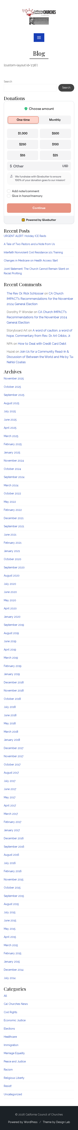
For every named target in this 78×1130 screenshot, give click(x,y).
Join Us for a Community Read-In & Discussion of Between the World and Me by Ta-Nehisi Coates (40, 357)
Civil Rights (10, 1012)
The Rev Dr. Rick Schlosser (25, 293)
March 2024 (11, 485)
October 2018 (12, 698)
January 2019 (12, 674)
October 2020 (12, 559)
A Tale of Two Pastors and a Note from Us (29, 244)
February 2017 (12, 821)
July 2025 (10, 411)
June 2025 (10, 419)
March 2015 (11, 945)
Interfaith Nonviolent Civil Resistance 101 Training (33, 252)
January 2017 (12, 830)
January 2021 (12, 551)
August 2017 (11, 772)
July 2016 (10, 863)
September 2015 (14, 895)
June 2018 (10, 715)
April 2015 (10, 936)
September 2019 (14, 624)
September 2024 (14, 477)
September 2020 (14, 567)
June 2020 (10, 592)
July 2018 (10, 706)
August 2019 (11, 633)
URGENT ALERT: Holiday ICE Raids (25, 235)
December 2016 (14, 838)
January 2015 (12, 961)
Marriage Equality (14, 1053)
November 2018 (14, 690)
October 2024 (12, 468)
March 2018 (11, 731)
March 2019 (11, 657)
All (5, 995)
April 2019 (10, 649)
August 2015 (11, 904)
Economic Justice (15, 1020)
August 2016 (11, 854)
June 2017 (10, 789)
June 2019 (10, 641)
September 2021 (14, 526)
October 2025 (12, 386)
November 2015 (13, 879)
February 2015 (12, 953)
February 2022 (13, 509)
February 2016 (13, 871)
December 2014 (13, 969)
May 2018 (10, 723)
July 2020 (10, 583)
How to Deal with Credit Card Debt (42, 343)
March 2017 (11, 813)
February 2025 (13, 444)
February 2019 (12, 666)
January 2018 (12, 739)
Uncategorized (13, 1094)
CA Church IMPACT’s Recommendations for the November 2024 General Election (40, 299)
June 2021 (10, 534)
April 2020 (10, 608)
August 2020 (12, 575)
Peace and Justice (15, 1061)
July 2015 (9, 912)
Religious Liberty (14, 1077)
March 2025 (11, 436)
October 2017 (12, 764)
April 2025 (10, 427)
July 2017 (9, 780)
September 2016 (14, 846)
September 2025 (14, 394)
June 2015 (10, 920)
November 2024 (14, 460)
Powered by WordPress (22, 1122)
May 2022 (10, 501)
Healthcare (10, 1036)
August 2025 (11, 403)
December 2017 (13, 748)
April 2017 (10, 805)
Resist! (8, 1086)
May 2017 (9, 797)
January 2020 (12, 616)
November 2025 (14, 378)
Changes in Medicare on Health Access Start (31, 260)
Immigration (11, 1045)
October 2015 (12, 887)
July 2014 (10, 978)
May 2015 (9, 928)
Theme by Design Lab (56, 1122)
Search (8, 81)
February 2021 (12, 542)
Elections (9, 1028)
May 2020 (10, 600)
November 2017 (13, 756)
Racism (8, 1069)
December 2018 (14, 682)
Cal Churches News (16, 1003)
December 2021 (13, 518)
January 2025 (12, 452)
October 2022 (12, 493)
